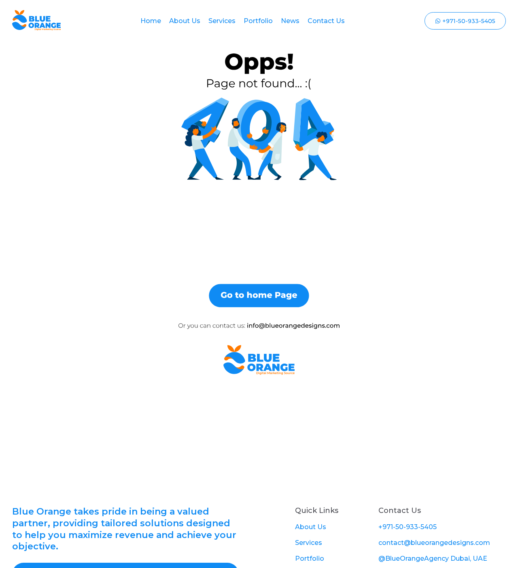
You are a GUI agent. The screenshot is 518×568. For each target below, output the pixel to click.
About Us (184, 21)
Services (222, 21)
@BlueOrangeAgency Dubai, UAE (432, 558)
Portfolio (258, 21)
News (290, 21)
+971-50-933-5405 (407, 527)
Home (150, 21)
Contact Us (326, 21)
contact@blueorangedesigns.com (434, 543)
